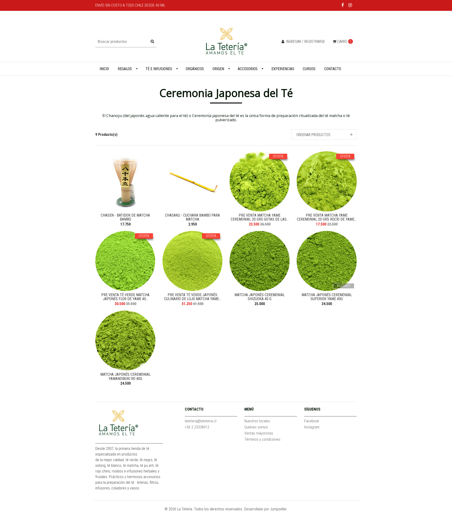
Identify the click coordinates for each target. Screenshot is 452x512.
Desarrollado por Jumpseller (265, 509)
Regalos (125, 69)
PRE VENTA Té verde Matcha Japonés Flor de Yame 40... (125, 297)
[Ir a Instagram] (350, 5)
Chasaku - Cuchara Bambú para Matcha (192, 217)
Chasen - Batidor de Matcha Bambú (125, 217)
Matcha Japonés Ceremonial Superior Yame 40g (327, 297)
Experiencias (282, 69)
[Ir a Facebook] (342, 5)
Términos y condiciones (262, 439)
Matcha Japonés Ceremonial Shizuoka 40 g (259, 297)
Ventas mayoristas (258, 433)
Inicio (104, 69)
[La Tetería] (226, 41)
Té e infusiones (158, 69)
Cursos (309, 69)
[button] (324, 134)
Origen (218, 69)
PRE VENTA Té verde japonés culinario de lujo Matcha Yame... (192, 297)
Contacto (332, 69)
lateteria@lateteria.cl (200, 421)
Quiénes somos (256, 427)
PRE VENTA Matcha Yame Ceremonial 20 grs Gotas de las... (260, 217)
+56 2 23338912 (197, 427)
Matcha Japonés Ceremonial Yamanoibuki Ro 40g (125, 376)
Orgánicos (195, 69)
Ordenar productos (313, 135)
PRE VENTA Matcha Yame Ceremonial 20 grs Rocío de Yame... (326, 217)
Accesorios (248, 69)
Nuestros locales (257, 421)
